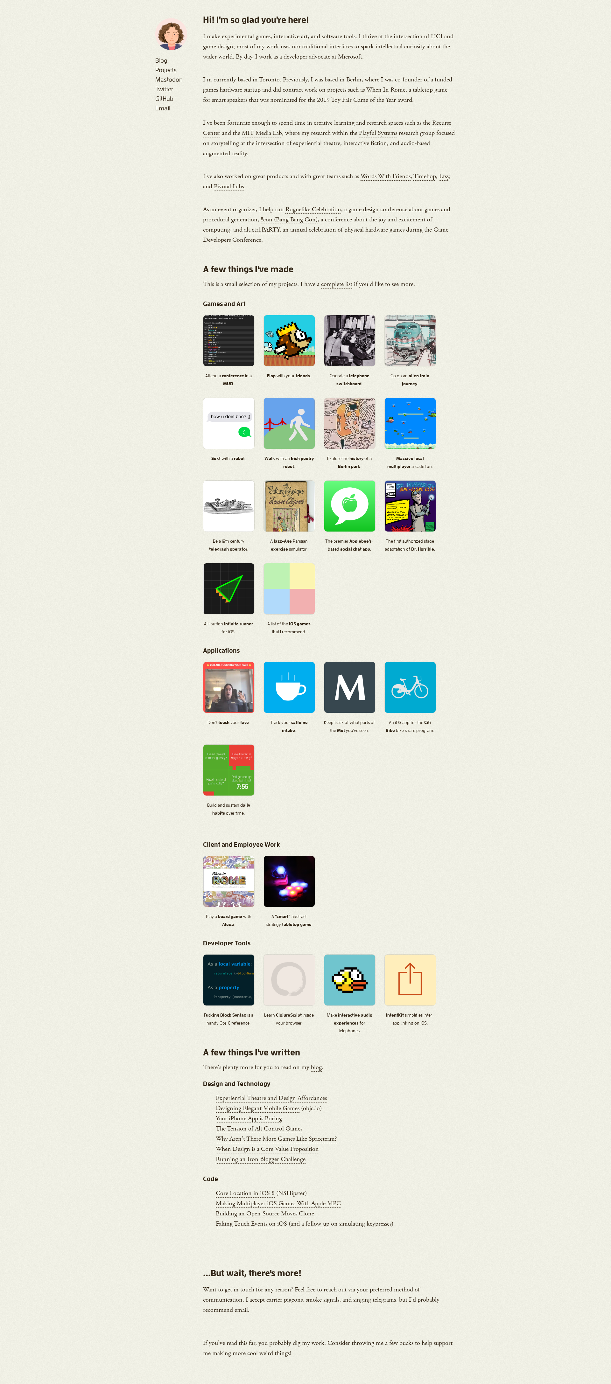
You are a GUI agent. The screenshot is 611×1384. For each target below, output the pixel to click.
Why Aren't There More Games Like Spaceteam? (276, 1139)
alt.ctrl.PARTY (261, 230)
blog (316, 1067)
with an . (289, 462)
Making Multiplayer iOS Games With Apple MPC (278, 1203)
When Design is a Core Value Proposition (267, 1149)
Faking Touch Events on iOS (251, 1224)
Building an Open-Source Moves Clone (265, 1214)
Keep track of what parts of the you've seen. (349, 726)
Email (162, 108)
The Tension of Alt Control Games (259, 1129)
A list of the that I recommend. (289, 628)
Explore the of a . (349, 462)
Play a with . (228, 920)
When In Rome (385, 90)
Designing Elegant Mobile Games (257, 1108)
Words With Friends (386, 176)
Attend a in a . (228, 379)
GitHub (164, 98)
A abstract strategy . (289, 920)
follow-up (317, 1224)
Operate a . (349, 379)
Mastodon (169, 79)
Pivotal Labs (229, 187)
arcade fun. (410, 462)
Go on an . (409, 379)
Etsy (444, 176)
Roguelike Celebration (313, 209)
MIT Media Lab (262, 133)
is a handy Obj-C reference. (228, 1019)
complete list (336, 284)
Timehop (424, 176)
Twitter (164, 89)
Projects (166, 70)
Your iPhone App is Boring (249, 1119)
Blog (161, 60)
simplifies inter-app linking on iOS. (410, 1019)
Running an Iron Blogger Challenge (261, 1159)
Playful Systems (378, 133)
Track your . (289, 726)
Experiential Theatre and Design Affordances (271, 1098)
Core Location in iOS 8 (245, 1193)
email (241, 1310)
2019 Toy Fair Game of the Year (356, 100)
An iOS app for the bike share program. (410, 726)
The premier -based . (349, 545)
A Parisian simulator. (289, 545)
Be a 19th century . (228, 545)
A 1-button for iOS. (228, 628)
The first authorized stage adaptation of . (410, 545)
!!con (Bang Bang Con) (289, 220)
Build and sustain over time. (228, 809)
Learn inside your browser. (289, 1019)
